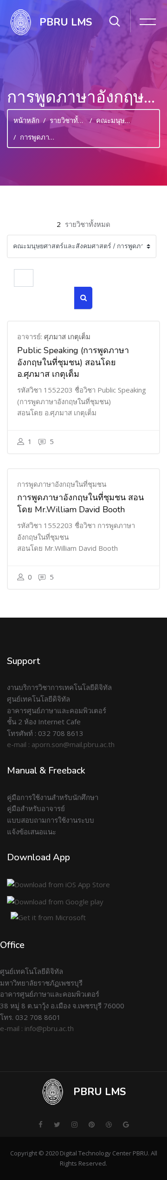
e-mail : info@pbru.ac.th (37, 1028)
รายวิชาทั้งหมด (72, 120)
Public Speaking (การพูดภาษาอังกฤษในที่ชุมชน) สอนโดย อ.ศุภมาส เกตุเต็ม (73, 362)
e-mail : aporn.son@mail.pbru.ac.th (61, 744)
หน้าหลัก (26, 120)
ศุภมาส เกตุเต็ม (67, 336)
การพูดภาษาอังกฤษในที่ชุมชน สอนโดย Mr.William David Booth (80, 503)
